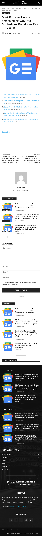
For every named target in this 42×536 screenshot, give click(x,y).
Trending (19, 533)
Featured (13, 533)
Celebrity (26, 533)
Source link (6, 132)
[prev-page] (3, 237)
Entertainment (10, 8)
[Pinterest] (19, 38)
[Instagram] (16, 520)
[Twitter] (15, 38)
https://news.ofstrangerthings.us (21, 190)
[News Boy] (3, 33)
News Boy (8, 33)
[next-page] (6, 237)
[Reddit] (26, 520)
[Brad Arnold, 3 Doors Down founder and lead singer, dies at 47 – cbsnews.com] (7, 346)
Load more (20, 354)
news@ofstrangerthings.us (17, 506)
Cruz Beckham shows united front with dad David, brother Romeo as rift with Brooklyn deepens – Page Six (10, 161)
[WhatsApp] (23, 38)
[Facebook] (10, 38)
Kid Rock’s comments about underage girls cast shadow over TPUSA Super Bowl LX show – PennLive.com (27, 206)
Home (3, 8)
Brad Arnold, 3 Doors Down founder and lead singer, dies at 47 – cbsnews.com (26, 345)
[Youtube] (31, 520)
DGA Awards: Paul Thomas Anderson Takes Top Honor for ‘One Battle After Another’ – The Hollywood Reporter (27, 216)
